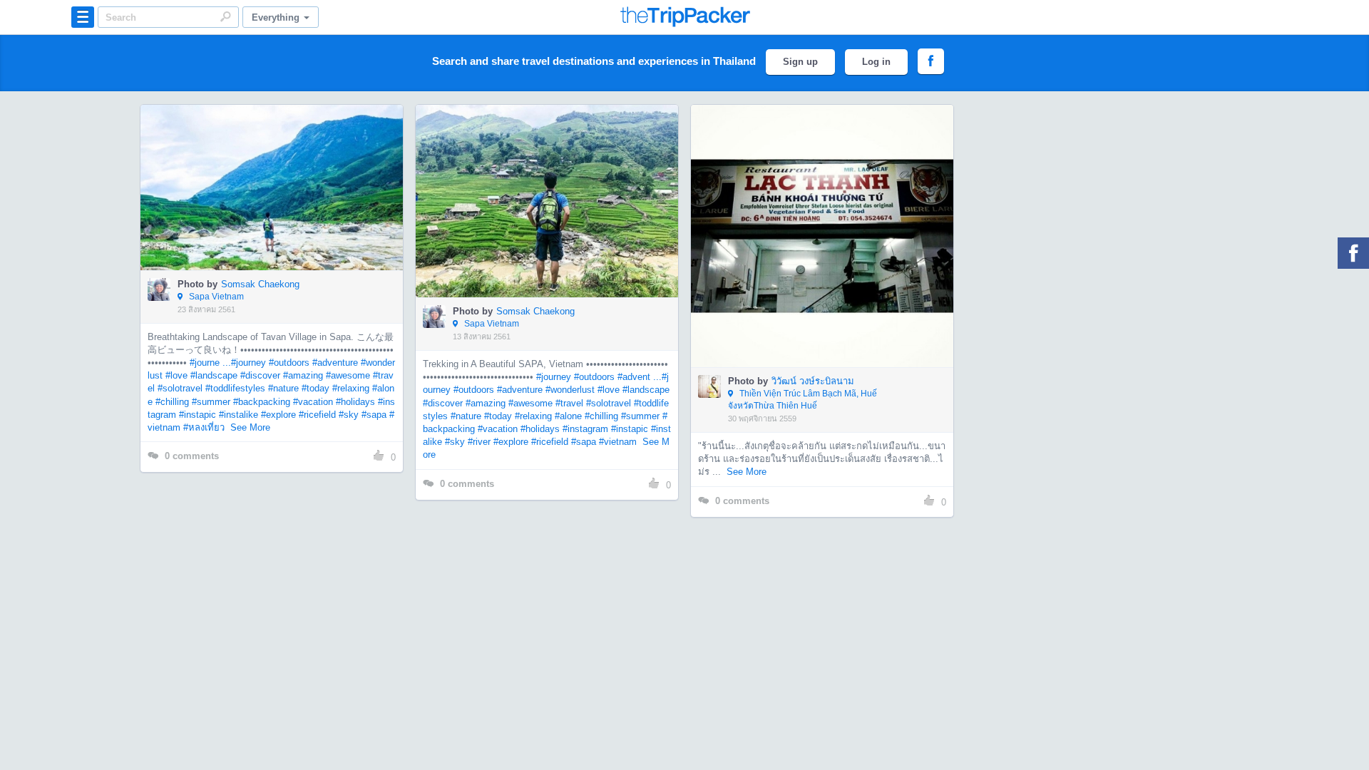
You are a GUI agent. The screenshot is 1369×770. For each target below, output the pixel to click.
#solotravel (180, 388)
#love (176, 375)
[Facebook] (1353, 253)
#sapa (374, 414)
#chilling (172, 401)
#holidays (355, 401)
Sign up (800, 61)
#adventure (335, 362)
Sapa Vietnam (215, 297)
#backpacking (261, 401)
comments (192, 456)
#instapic (197, 414)
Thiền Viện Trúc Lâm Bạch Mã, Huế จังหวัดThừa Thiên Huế (802, 400)
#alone (568, 416)
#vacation (313, 401)
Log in (876, 61)
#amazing (303, 375)
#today (315, 388)
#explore (278, 414)
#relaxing (350, 388)
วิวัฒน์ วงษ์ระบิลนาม (812, 381)
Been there (279, 166)
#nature (283, 388)
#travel (569, 403)
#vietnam (618, 441)
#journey (248, 362)
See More (250, 427)
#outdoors (289, 362)
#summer (211, 401)
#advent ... (639, 376)
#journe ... (210, 362)
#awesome (348, 375)
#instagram (585, 428)
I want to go (281, 209)
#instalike (238, 414)
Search (225, 16)
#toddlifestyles (235, 388)
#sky (349, 414)
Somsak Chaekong (260, 284)
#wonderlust (570, 389)
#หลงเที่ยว (204, 427)
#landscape (213, 375)
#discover (260, 375)
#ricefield (317, 414)
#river (479, 441)
